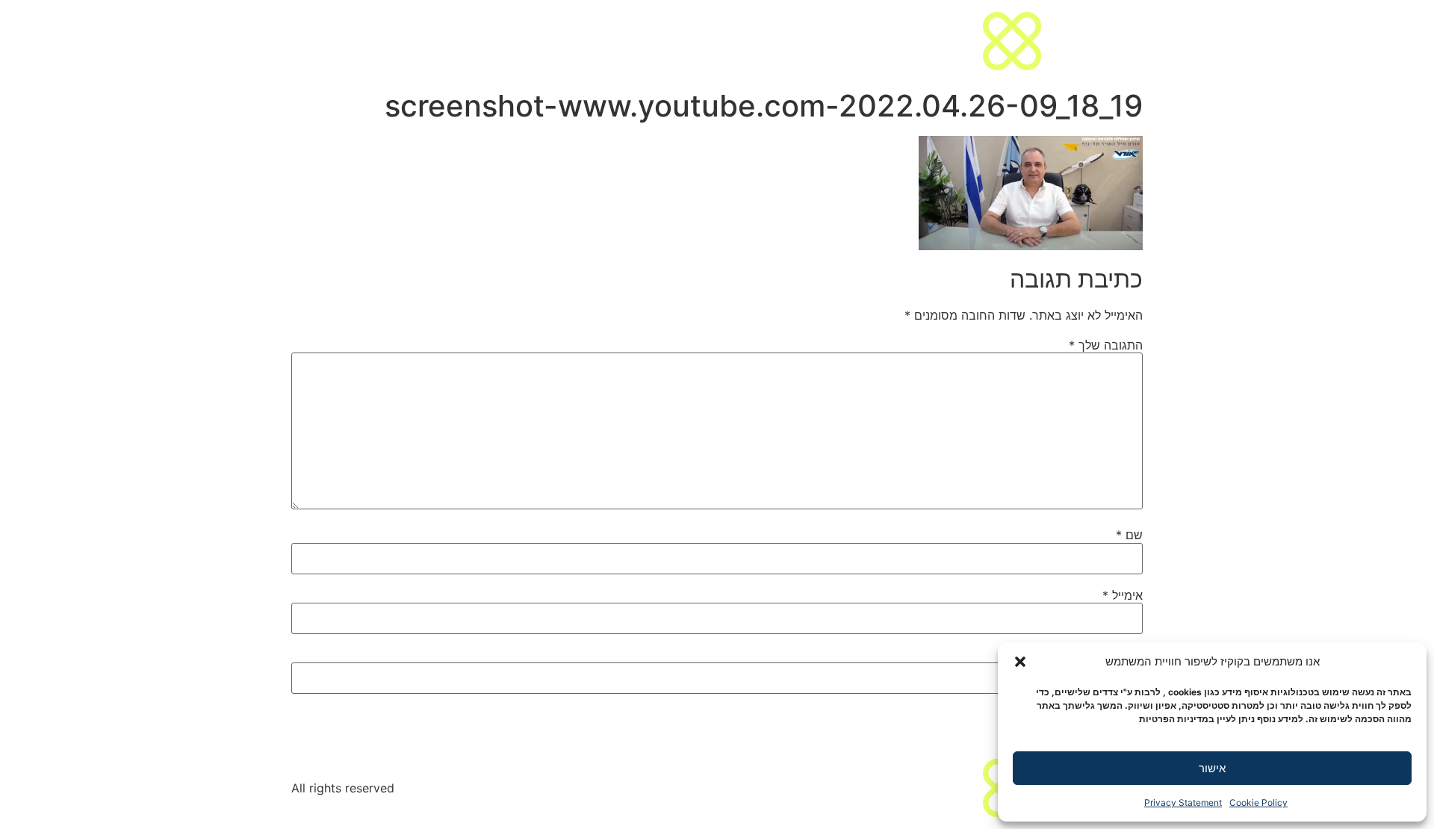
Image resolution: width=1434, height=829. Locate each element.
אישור (1212, 768)
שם (1129, 535)
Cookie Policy (1258, 802)
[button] (1020, 661)
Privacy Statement (1183, 802)
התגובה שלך (1106, 345)
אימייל (1122, 595)
